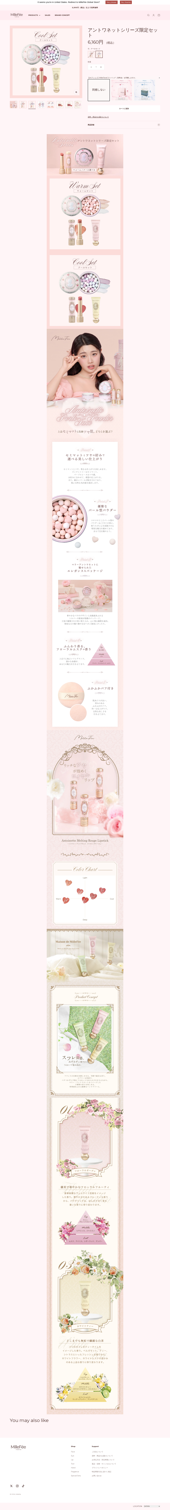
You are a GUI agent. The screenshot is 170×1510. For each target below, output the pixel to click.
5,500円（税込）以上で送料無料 (85, 7)
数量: (89, 62)
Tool (72, 1464)
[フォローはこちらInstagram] (17, 1486)
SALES (47, 15)
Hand (73, 1468)
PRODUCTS (33, 15)
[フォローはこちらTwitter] (11, 1486)
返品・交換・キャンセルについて (104, 1464)
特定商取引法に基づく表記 (101, 1472)
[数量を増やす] (101, 67)
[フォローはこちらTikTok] (23, 1486)
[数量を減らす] (91, 67)
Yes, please (111, 2)
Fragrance (75, 1472)
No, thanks (126, 2)
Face (73, 1452)
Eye (72, 1456)
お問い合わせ (97, 1476)
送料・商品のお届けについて (102, 1456)
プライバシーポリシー (100, 1468)
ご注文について (97, 1452)
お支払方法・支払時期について (103, 1460)
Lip (72, 1460)
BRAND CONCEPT (62, 15)
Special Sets (76, 1476)
